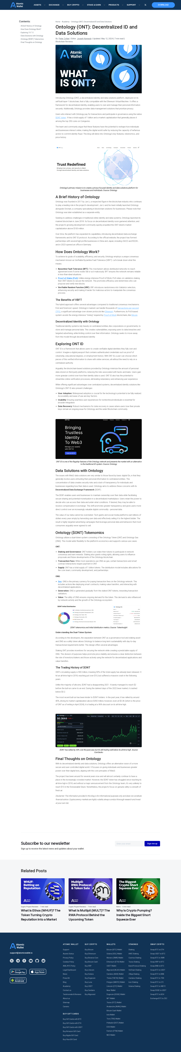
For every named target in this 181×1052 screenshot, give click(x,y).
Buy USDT (89, 986)
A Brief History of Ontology (31, 26)
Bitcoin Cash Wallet (114, 1011)
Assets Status (68, 954)
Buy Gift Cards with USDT (72, 1027)
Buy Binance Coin (91, 958)
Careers (66, 1007)
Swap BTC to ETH (157, 950)
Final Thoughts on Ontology (31, 42)
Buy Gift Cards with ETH (72, 1023)
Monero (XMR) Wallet (115, 958)
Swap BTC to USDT (157, 970)
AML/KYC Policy (69, 966)
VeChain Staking (135, 970)
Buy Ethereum (90, 954)
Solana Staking (134, 986)
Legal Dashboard (69, 970)
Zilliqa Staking (134, 974)
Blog (64, 982)
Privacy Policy (68, 958)
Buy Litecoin (89, 970)
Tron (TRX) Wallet (113, 1019)
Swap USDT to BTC (157, 954)
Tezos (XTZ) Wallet (114, 1002)
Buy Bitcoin (89, 950)
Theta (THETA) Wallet (115, 978)
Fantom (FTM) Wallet (115, 1031)
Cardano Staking (135, 978)
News (118, 907)
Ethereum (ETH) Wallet (115, 962)
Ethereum (109, 311)
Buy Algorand (90, 994)
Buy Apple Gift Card (70, 1035)
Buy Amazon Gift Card (71, 1031)
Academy (65, 22)
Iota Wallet (111, 1015)
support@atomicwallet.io (21, 953)
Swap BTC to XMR (157, 958)
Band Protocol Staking (137, 966)
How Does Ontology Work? (31, 29)
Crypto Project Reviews (29, 907)
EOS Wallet (111, 1027)
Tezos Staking (134, 962)
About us (66, 998)
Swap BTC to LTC (157, 982)
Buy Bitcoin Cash (91, 962)
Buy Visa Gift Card (70, 1039)
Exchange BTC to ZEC (158, 998)
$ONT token (61, 117)
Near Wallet (111, 990)
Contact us (67, 990)
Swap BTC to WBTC (158, 986)
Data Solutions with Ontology (32, 36)
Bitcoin (134, 315)
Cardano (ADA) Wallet (115, 974)
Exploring (27, 33)
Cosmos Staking (135, 958)
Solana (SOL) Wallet (114, 954)
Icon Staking (133, 982)
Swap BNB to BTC (157, 966)
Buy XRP (88, 966)
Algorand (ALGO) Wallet (116, 970)
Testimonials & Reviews (72, 994)
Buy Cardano (90, 990)
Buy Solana (89, 974)
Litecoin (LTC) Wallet (114, 986)
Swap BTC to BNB (157, 974)
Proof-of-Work (110, 315)
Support (66, 950)
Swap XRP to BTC (157, 962)
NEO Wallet (111, 1035)
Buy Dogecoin (90, 978)
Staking (131, 950)
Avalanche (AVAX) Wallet (116, 1007)
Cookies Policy (68, 962)
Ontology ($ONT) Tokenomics (32, 39)
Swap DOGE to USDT (158, 990)
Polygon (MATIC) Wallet (116, 982)
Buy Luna (88, 982)
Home (58, 22)
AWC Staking (134, 954)
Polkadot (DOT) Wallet (115, 1023)
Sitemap (66, 1002)
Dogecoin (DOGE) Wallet (116, 994)
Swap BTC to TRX (157, 978)
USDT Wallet (111, 966)
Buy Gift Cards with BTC (72, 1019)
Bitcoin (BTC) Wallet (114, 950)
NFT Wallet (111, 998)
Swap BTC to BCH (157, 994)
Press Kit (66, 978)
